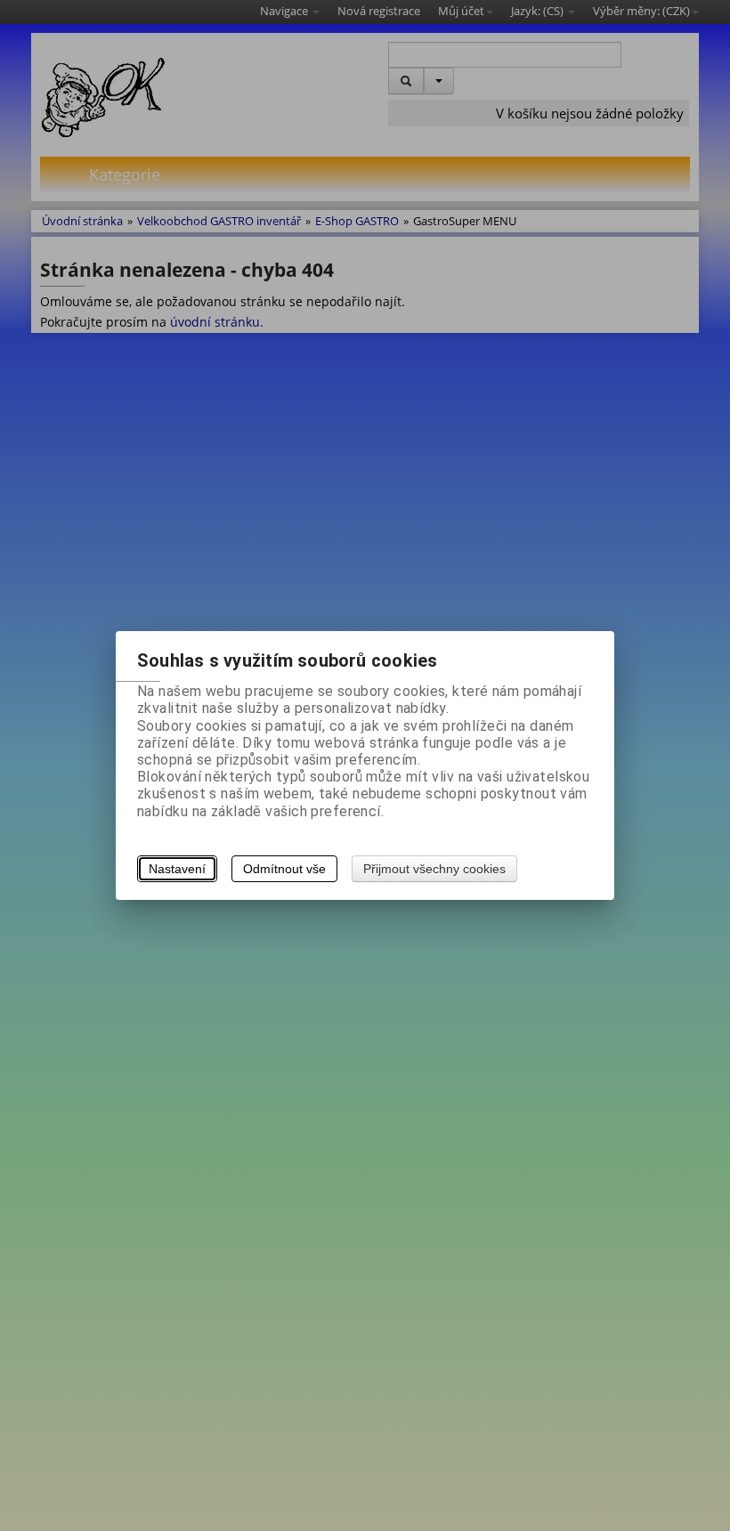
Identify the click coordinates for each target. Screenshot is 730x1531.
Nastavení (177, 869)
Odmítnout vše (284, 869)
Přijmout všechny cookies (434, 869)
